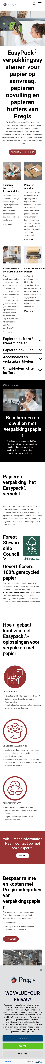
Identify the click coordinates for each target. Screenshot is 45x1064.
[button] (41, 969)
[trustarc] (37, 1062)
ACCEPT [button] (22, 1046)
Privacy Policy (7, 1062)
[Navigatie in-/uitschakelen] (37, 4)
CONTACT (22, 856)
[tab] (22, 341)
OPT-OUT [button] (22, 1053)
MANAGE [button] (23, 1038)
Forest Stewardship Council (14, 592)
